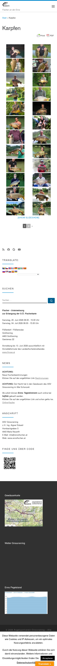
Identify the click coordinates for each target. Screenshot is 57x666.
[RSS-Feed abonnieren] (3, 250)
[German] (15, 268)
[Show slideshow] (28, 217)
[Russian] (3, 271)
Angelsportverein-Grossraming (29, 629)
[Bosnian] (3, 268)
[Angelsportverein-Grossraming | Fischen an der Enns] (6, 4)
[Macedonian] (25, 268)
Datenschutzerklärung (28, 662)
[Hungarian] (18, 268)
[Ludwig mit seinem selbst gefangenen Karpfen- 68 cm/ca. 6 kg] (42, 151)
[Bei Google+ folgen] (14, 250)
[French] (12, 268)
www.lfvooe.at (8, 352)
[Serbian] (6, 271)
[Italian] (22, 268)
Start (4, 17)
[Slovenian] (9, 271)
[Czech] (6, 268)
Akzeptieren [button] (47, 658)
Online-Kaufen (8, 402)
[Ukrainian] (15, 271)
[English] (9, 268)
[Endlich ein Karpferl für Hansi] (15, 165)
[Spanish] (12, 271)
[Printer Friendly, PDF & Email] (45, 35)
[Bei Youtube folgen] (19, 250)
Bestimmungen (41, 378)
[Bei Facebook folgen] (8, 250)
